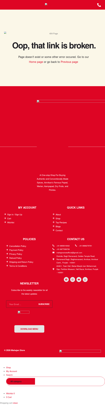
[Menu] (5, 5)
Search (99, 381)
